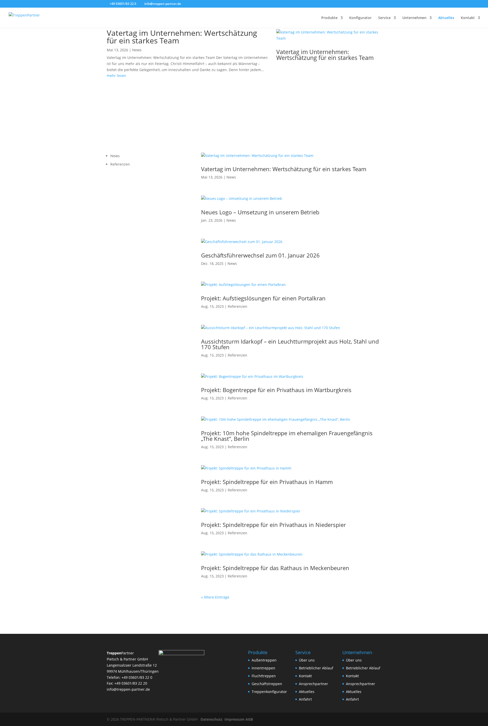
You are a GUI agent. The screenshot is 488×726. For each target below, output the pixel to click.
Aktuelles (446, 18)
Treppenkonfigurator (269, 691)
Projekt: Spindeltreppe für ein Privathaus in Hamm (267, 482)
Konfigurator (360, 18)
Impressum (234, 719)
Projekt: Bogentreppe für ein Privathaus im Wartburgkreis (276, 390)
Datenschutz (211, 719)
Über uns (307, 660)
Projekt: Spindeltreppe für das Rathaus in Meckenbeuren (275, 568)
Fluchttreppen (264, 675)
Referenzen (120, 164)
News (137, 49)
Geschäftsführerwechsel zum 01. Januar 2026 (260, 255)
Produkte (329, 18)
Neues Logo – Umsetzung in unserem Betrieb (260, 212)
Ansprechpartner (313, 683)
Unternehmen (414, 18)
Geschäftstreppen (267, 683)
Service (384, 18)
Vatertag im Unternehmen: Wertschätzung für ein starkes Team (182, 37)
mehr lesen (116, 75)
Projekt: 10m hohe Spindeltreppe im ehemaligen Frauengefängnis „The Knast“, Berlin (287, 435)
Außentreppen (264, 660)
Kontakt (468, 18)
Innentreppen (263, 668)
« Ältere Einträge (215, 597)
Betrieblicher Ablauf (316, 668)
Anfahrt (305, 699)
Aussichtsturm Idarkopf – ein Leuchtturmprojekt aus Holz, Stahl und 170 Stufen (290, 344)
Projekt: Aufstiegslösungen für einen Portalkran (263, 298)
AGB (249, 719)
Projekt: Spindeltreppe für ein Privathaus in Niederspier (273, 524)
